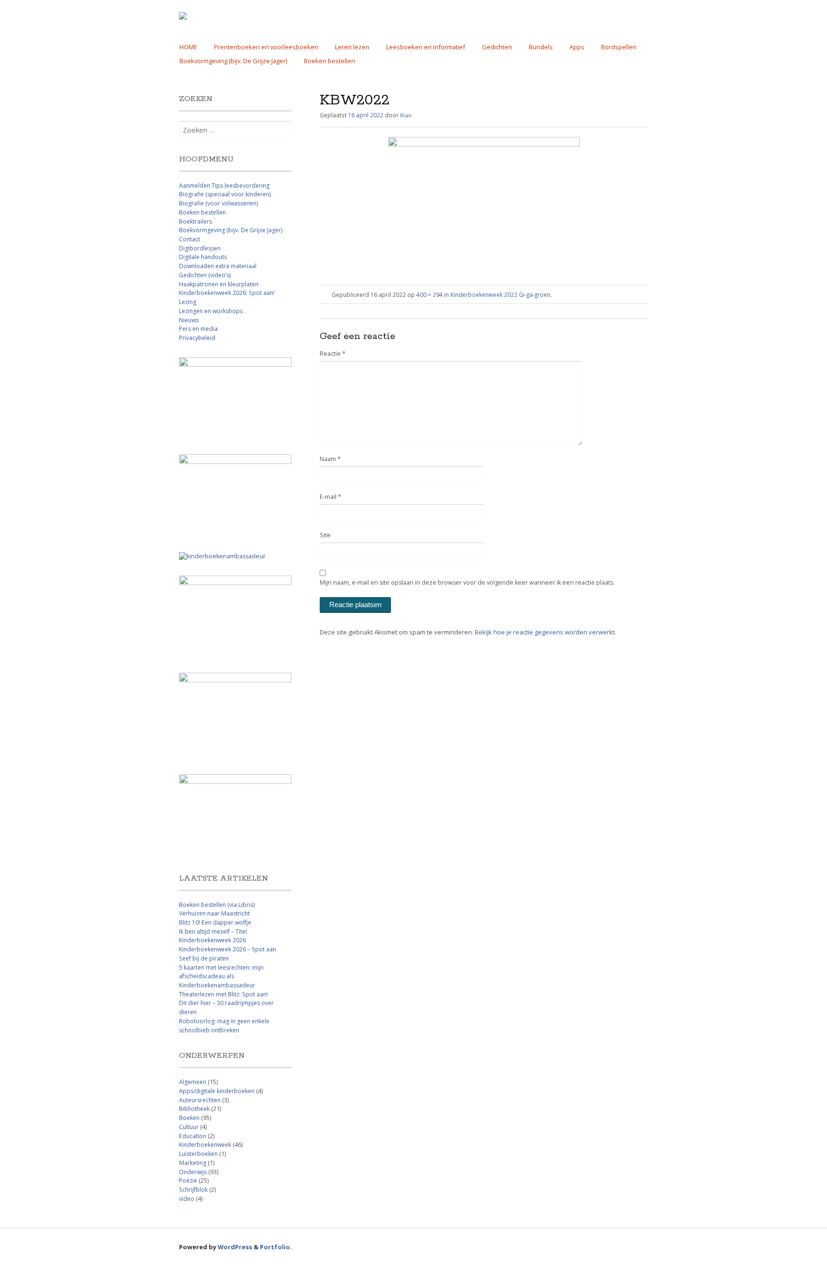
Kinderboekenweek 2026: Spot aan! (227, 293)
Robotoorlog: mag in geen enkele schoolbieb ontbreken (224, 1025)
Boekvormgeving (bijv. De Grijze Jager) (233, 61)
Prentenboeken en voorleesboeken (266, 47)
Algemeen (192, 1082)
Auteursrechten (200, 1100)
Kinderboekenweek (205, 1145)
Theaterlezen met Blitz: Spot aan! (223, 994)
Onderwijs (193, 1172)
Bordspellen (619, 47)
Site (325, 535)
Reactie (333, 354)
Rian (406, 115)
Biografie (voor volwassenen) (218, 203)
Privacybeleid (197, 338)
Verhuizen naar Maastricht (214, 913)
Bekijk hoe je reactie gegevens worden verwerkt (545, 632)
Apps (577, 47)
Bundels (541, 47)
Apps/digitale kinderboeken (217, 1091)
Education (192, 1136)
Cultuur (189, 1127)
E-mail (330, 497)
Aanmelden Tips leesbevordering (224, 185)
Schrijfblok (193, 1190)
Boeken (189, 1118)
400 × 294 (429, 294)
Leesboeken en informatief (425, 47)
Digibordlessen (200, 248)
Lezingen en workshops (211, 311)
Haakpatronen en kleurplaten (218, 284)
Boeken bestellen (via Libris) (217, 905)
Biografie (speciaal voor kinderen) (225, 194)
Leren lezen (352, 47)
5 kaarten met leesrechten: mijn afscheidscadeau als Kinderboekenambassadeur (221, 976)
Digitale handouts (203, 257)
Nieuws (189, 320)
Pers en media (198, 329)
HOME (188, 47)
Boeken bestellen (329, 61)
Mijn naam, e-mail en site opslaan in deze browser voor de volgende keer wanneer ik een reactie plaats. (467, 582)
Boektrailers (195, 221)
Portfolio (275, 1247)
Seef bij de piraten (204, 958)
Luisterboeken (198, 1154)
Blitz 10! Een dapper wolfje (215, 922)
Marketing (192, 1163)
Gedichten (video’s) (205, 275)
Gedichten (497, 47)
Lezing (187, 302)
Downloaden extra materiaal (218, 266)
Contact (189, 239)
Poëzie (188, 1180)
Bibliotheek (194, 1109)
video (186, 1199)
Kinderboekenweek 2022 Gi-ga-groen (500, 294)
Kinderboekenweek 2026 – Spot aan (227, 949)
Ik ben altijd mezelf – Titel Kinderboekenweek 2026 (213, 936)
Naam (330, 459)
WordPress (235, 1247)
